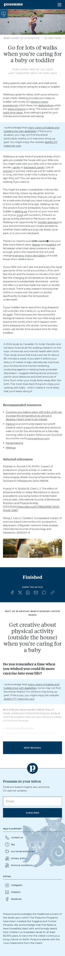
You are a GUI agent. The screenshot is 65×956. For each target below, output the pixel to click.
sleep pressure (17, 108)
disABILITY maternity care (19, 698)
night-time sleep (13, 112)
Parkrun (10, 423)
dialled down (46, 105)
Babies (36, 244)
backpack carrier (34, 167)
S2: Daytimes (53, 38)
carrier (16, 167)
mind (20, 214)
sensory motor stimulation (30, 255)
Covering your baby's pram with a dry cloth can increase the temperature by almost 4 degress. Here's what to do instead (34, 416)
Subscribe (32, 812)
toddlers (51, 244)
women (7, 170)
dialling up (21, 211)
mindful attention (48, 222)
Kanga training (14, 442)
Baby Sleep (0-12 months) (22, 38)
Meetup (11, 447)
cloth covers (38, 241)
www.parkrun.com (38, 438)
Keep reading (32, 747)
